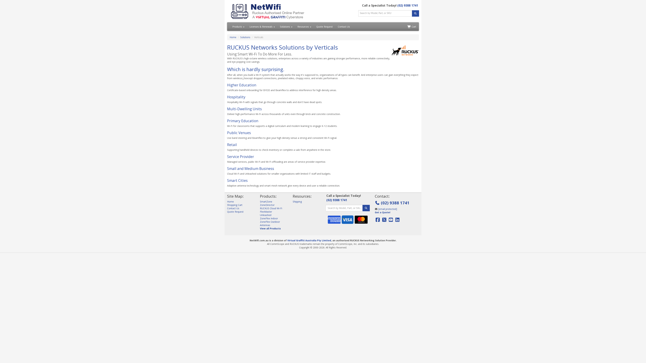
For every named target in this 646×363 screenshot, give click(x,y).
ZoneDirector (267, 205)
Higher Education (241, 85)
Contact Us (344, 26)
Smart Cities (237, 180)
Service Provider (240, 156)
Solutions (285, 26)
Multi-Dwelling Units (244, 109)
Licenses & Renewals (261, 26)
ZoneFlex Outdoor (270, 221)
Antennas (265, 225)
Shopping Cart (234, 205)
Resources (303, 26)
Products (237, 26)
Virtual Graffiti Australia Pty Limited (309, 240)
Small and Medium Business (250, 168)
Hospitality (236, 97)
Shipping (297, 201)
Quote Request (324, 26)
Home (233, 37)
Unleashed (265, 215)
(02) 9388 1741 (407, 5)
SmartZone (266, 201)
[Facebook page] (378, 220)
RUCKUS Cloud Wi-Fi (271, 208)
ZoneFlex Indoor (269, 218)
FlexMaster (266, 211)
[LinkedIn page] (397, 220)
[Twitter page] (384, 220)
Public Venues (239, 132)
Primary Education (242, 120)
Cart (413, 26)
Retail (232, 144)
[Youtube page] (391, 220)
